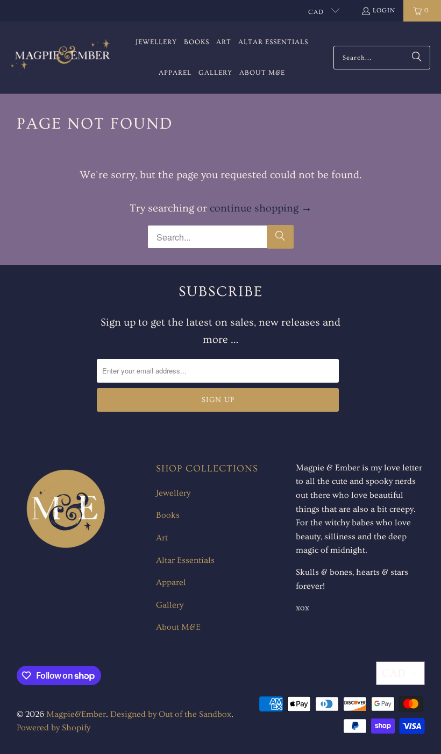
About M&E (178, 627)
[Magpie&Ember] (60, 57)
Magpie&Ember (76, 714)
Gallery (169, 605)
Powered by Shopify (53, 727)
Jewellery (173, 493)
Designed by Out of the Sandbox (170, 714)
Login (384, 10)
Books (168, 515)
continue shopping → (261, 208)
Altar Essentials (185, 560)
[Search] (416, 57)
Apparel (171, 582)
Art (162, 537)
